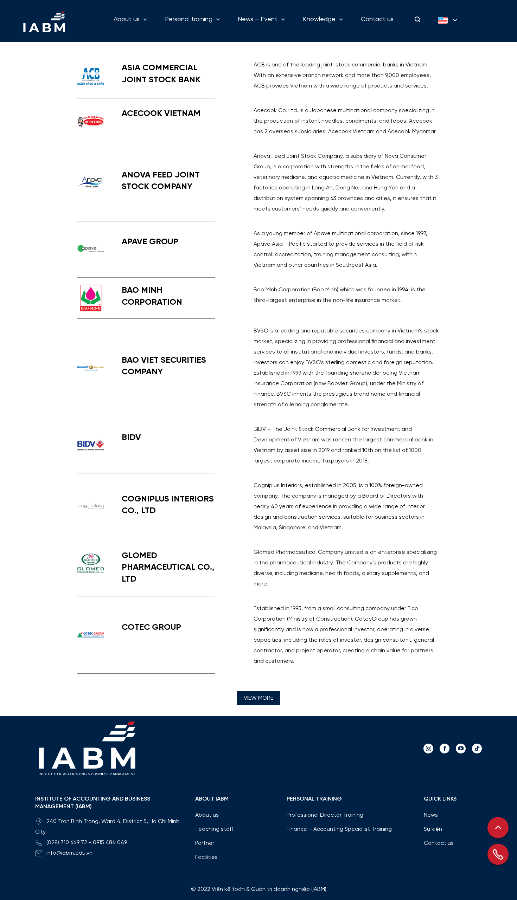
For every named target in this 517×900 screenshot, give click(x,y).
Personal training (188, 19)
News (431, 815)
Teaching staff (214, 829)
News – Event (257, 19)
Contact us (377, 19)
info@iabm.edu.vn (69, 853)
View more (258, 698)
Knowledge (319, 19)
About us (127, 19)
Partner (204, 843)
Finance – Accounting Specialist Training (339, 829)
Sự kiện (433, 829)
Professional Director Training (325, 815)
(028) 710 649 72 (66, 843)
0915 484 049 (110, 843)
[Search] (415, 19)
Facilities (206, 857)
